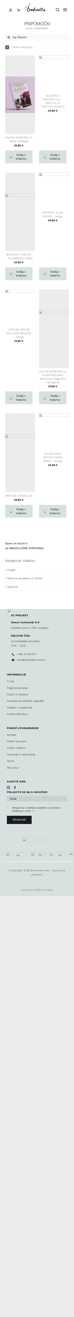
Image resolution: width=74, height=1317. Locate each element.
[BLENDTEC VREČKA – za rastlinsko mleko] (20, 211)
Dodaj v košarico (21, 156)
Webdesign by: (29, 889)
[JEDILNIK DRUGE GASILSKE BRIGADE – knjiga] (20, 307)
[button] (37, 47)
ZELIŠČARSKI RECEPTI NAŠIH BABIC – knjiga (53, 457)
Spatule (12, 586)
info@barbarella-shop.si (31, 659)
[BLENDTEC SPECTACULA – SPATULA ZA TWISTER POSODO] (54, 73)
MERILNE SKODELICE (19, 495)
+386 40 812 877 (27, 654)
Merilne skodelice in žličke (25, 578)
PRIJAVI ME (19, 819)
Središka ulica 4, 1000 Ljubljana (29, 627)
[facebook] (15, 787)
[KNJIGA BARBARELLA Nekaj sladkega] (20, 94)
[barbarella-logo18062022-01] (36, 4)
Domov (29, 28)
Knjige (11, 570)
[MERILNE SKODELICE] (20, 452)
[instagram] (8, 787)
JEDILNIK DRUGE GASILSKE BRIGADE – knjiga (18, 333)
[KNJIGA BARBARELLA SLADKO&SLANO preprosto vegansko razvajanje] (54, 328)
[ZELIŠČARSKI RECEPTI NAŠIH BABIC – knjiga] (54, 431)
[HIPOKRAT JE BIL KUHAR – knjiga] (54, 190)
